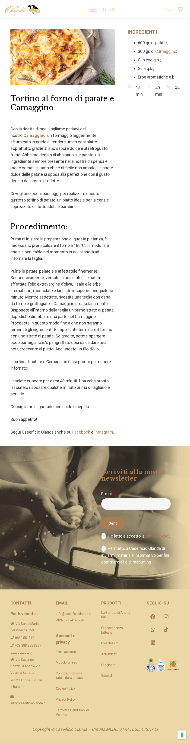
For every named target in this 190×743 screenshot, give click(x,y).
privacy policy (158, 536)
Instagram (103, 432)
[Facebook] (153, 617)
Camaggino (34, 135)
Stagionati (108, 665)
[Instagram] (166, 617)
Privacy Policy (66, 699)
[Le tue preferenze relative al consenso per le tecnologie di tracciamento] (181, 734)
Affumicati (109, 654)
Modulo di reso (66, 662)
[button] (93, 9)
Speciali (107, 675)
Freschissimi (110, 643)
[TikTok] (166, 629)
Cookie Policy (65, 688)
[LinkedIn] (153, 642)
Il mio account (66, 652)
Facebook (81, 432)
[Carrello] (180, 9)
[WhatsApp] (153, 629)
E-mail (108, 493)
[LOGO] (22, 9)
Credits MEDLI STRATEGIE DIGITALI (125, 729)
